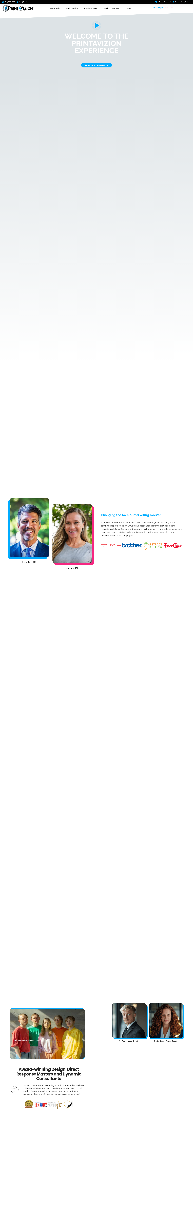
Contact (128, 8)
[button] (103, 545)
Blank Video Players (72, 8)
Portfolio (106, 8)
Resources (115, 8)
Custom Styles (55, 8)
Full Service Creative (90, 8)
